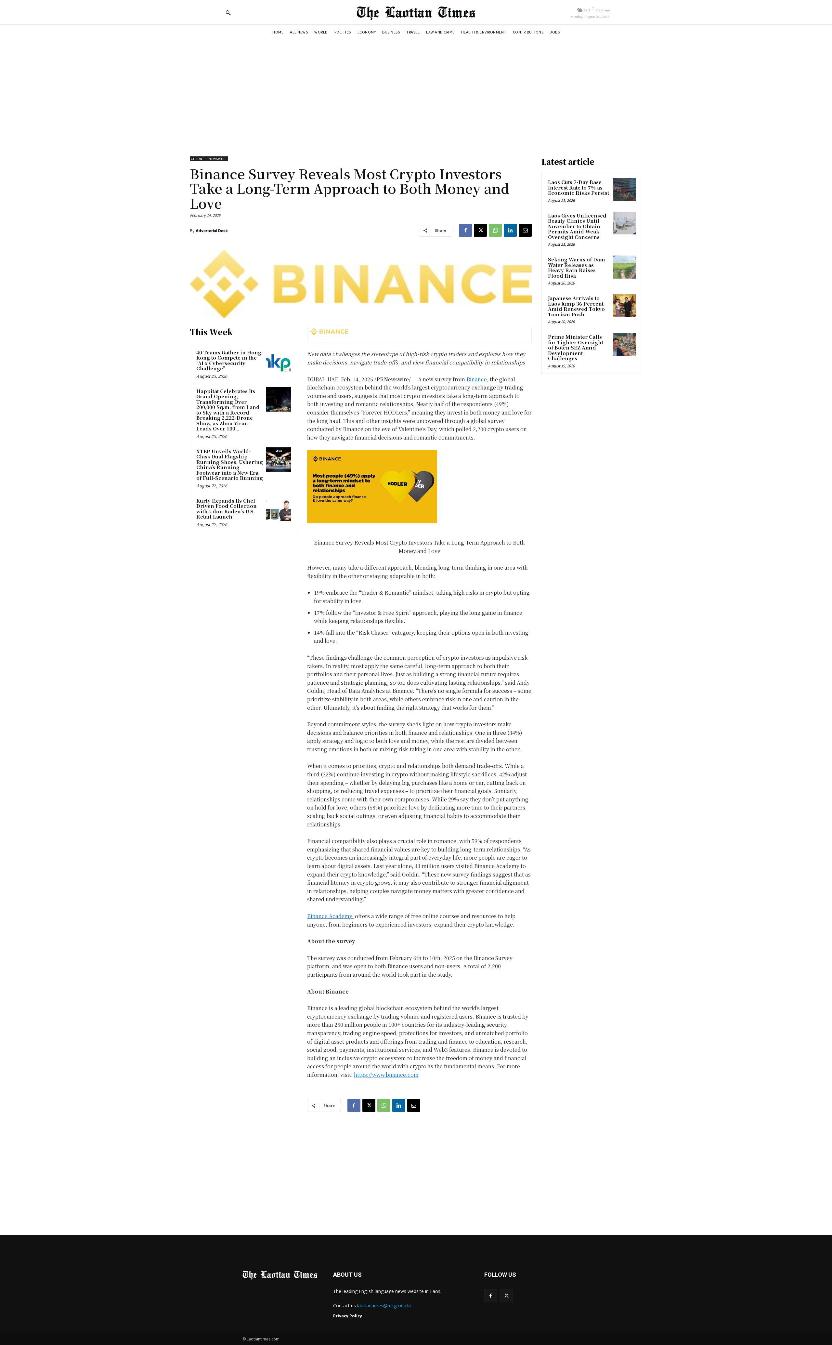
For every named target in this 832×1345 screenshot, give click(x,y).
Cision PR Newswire (209, 159)
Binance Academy (330, 916)
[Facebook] (465, 230)
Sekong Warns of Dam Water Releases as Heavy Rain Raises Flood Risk (576, 267)
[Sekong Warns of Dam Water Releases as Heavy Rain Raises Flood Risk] (624, 267)
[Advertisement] (416, 88)
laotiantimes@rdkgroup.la (384, 1305)
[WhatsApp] (495, 230)
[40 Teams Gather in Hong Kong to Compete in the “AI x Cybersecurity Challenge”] (278, 361)
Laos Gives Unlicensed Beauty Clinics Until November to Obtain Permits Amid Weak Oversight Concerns (577, 226)
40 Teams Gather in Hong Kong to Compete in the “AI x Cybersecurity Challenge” (228, 360)
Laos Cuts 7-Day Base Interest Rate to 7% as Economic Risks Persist (578, 187)
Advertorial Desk (212, 230)
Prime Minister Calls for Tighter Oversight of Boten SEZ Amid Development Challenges (575, 347)
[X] (480, 230)
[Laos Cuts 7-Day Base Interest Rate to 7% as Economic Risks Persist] (624, 189)
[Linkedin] (510, 230)
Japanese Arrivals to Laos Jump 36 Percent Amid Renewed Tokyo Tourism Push (576, 306)
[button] (228, 13)
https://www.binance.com (386, 1074)
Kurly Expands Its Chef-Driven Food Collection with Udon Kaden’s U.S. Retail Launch (226, 508)
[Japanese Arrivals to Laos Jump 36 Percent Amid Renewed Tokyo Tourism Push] (624, 305)
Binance (476, 379)
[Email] (525, 230)
